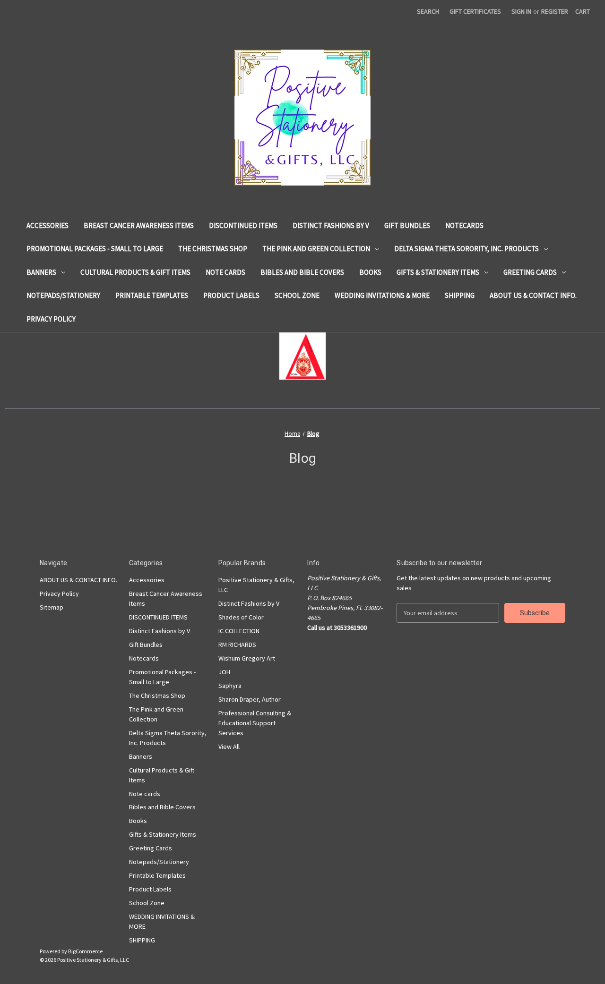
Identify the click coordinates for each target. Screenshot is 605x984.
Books (370, 272)
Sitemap (51, 607)
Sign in (521, 11)
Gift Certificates (475, 11)
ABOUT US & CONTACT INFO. (533, 295)
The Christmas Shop (212, 248)
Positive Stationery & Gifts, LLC (256, 585)
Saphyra (230, 685)
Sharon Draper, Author (249, 699)
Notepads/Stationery (63, 295)
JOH (224, 672)
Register (554, 11)
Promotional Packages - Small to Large (94, 248)
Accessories (47, 225)
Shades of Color (241, 617)
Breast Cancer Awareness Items (139, 225)
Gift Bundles (407, 225)
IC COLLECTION (238, 631)
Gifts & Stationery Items (438, 272)
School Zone (297, 295)
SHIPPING (460, 295)
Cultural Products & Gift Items (135, 272)
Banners (41, 272)
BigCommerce (85, 951)
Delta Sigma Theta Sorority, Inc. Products (466, 248)
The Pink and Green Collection (316, 248)
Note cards (225, 272)
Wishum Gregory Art (246, 658)
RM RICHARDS (237, 644)
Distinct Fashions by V (331, 225)
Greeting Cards (530, 272)
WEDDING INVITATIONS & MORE (382, 295)
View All (229, 746)
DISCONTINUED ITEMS (243, 225)
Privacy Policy (51, 318)
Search (428, 11)
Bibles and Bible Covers (302, 272)
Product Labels (231, 295)
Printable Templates (151, 295)
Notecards (464, 225)
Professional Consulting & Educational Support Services (254, 723)
